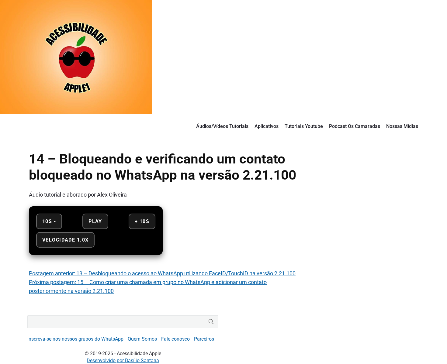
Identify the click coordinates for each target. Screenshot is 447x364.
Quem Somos (142, 339)
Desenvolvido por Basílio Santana (123, 360)
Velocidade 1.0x (65, 240)
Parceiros (204, 339)
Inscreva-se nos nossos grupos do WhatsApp (75, 339)
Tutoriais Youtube (304, 126)
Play (95, 221)
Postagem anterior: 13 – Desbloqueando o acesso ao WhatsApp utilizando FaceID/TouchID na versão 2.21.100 (162, 273)
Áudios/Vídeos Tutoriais (222, 126)
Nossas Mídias (402, 126)
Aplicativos (267, 126)
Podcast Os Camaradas (354, 126)
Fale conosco (175, 339)
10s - (49, 221)
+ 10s (142, 221)
